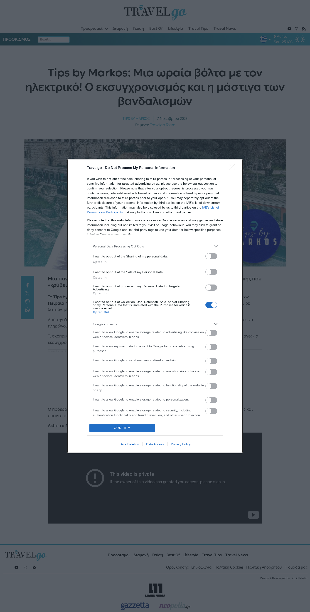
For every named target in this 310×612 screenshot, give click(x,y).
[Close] (233, 168)
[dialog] (155, 306)
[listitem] (155, 246)
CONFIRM (122, 428)
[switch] (211, 256)
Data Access (155, 444)
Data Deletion (129, 444)
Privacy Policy (181, 444)
